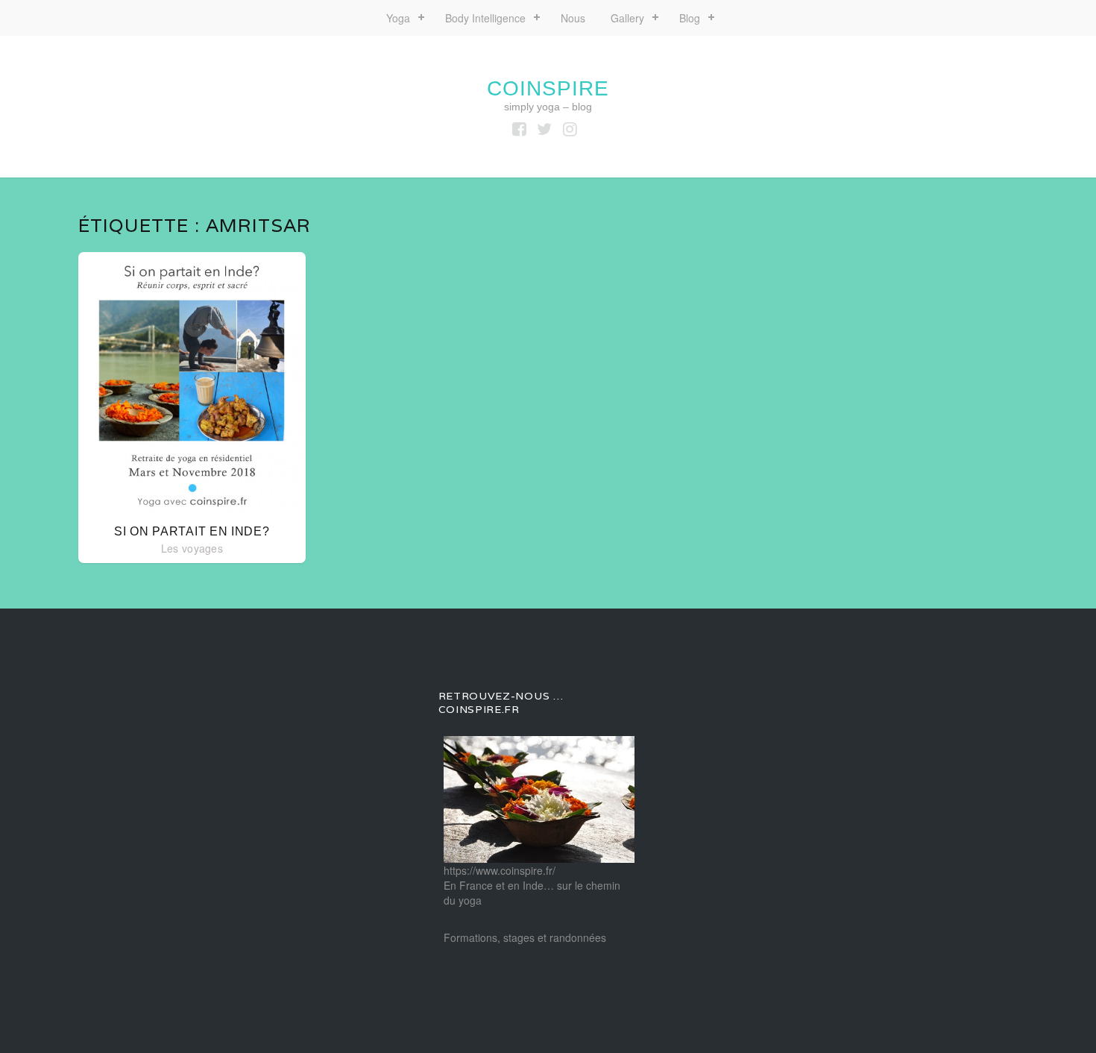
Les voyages (192, 548)
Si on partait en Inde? (191, 531)
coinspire (548, 88)
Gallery (627, 17)
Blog (689, 17)
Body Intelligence (485, 17)
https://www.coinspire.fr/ (499, 870)
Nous (573, 17)
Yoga (398, 17)
